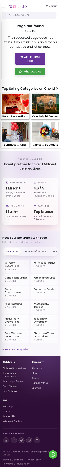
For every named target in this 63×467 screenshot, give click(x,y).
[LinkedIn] (29, 440)
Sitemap (36, 388)
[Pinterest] (21, 440)
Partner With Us (40, 382)
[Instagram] (6, 440)
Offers (35, 378)
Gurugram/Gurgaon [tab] (36, 251)
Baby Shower (10, 386)
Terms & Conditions (13, 459)
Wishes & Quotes (12, 421)
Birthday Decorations (14, 368)
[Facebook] (14, 440)
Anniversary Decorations (9, 374)
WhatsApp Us (10, 406)
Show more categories (15, 349)
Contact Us (9, 416)
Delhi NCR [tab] (12, 251)
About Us (37, 368)
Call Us (6, 411)
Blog (34, 373)
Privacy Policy (34, 459)
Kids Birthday (10, 391)
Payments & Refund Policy (16, 463)
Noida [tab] (56, 251)
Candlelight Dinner (13, 381)
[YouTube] (37, 440)
